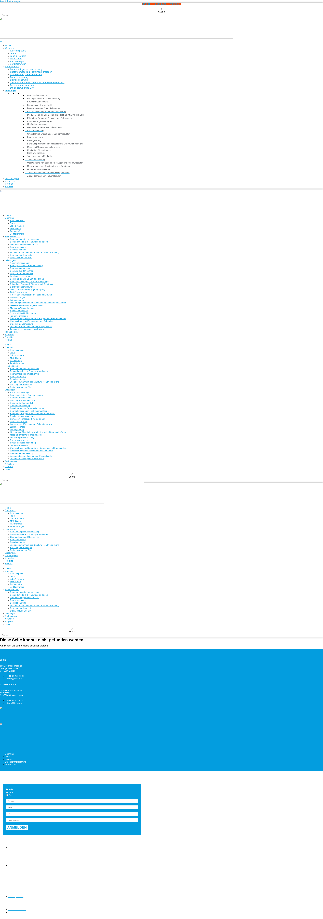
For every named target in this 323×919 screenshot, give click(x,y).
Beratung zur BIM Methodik (22, 271)
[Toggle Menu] (1, 41)
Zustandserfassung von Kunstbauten (27, 329)
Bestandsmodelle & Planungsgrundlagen (31, 72)
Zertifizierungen (18, 64)
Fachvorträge (17, 61)
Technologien (12, 178)
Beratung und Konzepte (22, 85)
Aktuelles (10, 181)
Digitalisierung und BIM (22, 88)
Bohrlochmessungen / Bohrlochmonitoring (29, 281)
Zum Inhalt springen (10, 1)
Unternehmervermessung (21, 324)
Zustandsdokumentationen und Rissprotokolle (31, 327)
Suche (161, 11)
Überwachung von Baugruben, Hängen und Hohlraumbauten (38, 319)
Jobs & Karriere (18, 56)
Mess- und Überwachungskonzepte (26, 305)
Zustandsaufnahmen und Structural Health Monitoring (37, 82)
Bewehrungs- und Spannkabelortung (27, 279)
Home (8, 45)
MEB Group (16, 58)
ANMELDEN (17, 827)
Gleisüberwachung (18, 292)
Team (13, 53)
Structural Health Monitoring (23, 313)
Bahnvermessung (19, 77)
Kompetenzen (12, 66)
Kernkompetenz (18, 50)
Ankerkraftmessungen (20, 263)
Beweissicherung (19, 80)
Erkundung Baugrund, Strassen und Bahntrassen (32, 284)
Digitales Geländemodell (21, 274)
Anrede (9, 789)
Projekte (9, 184)
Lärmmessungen (17, 297)
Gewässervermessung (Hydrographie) (27, 289)
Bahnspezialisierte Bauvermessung (26, 266)
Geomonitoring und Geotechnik (26, 74)
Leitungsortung (17, 300)
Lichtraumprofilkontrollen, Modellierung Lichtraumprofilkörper (38, 303)
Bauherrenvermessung (20, 268)
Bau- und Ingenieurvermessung (26, 69)
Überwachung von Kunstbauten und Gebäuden (31, 321)
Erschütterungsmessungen (22, 287)
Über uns (10, 48)
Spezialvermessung (19, 311)
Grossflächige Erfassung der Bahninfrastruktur (31, 295)
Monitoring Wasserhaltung (22, 308)
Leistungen (10, 90)
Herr (10, 792)
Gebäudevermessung (20, 276)
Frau (10, 795)
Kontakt (9, 186)
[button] (161, 9)
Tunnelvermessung (19, 316)
